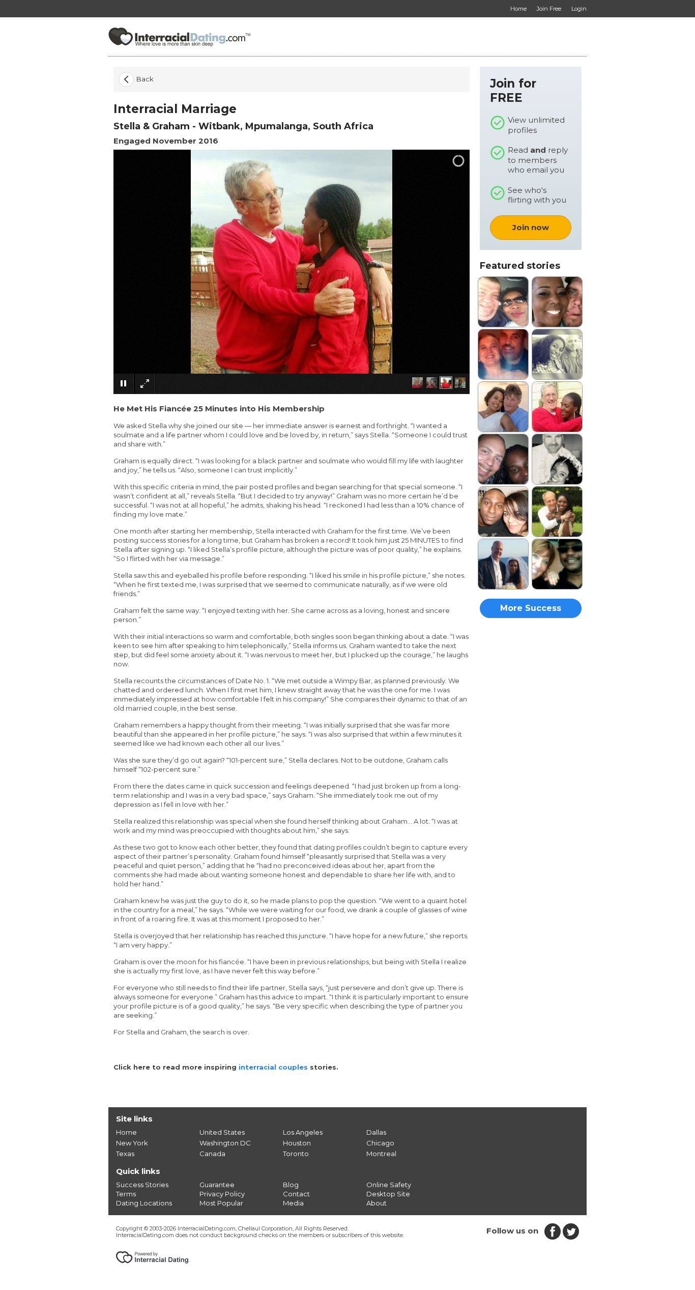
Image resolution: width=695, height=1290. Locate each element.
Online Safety (388, 1185)
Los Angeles (303, 1132)
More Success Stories (530, 610)
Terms (126, 1194)
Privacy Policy (222, 1194)
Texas (125, 1153)
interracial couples (273, 1067)
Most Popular (221, 1203)
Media (293, 1203)
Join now (530, 227)
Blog (291, 1185)
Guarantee (217, 1185)
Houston (297, 1143)
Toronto (296, 1153)
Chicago (380, 1143)
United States (222, 1132)
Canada (212, 1153)
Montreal (381, 1153)
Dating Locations (144, 1203)
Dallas (376, 1132)
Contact (296, 1194)
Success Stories (142, 1185)
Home (126, 1132)
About (376, 1203)
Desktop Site (388, 1194)
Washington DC (225, 1143)
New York (132, 1143)
